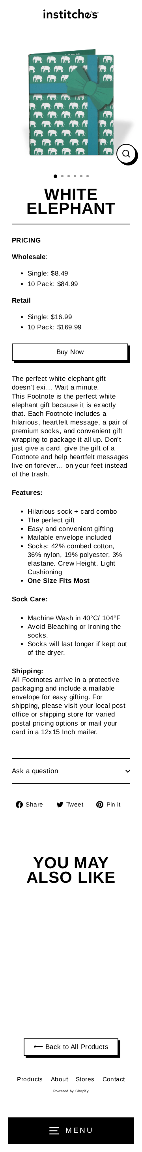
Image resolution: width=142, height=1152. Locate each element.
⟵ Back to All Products (71, 1047)
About (59, 1079)
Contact (114, 1079)
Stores (85, 1079)
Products (30, 1079)
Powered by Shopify (71, 1091)
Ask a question (35, 771)
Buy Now (70, 352)
